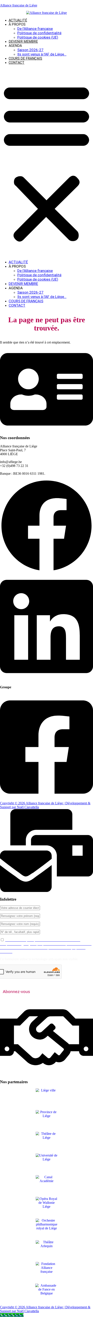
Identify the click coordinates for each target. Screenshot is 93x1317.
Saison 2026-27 (30, 50)
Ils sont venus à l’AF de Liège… (41, 54)
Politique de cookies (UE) (37, 37)
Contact (16, 63)
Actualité (18, 20)
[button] (46, 162)
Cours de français (25, 58)
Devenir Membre (23, 41)
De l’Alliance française (35, 28)
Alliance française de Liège (18, 5)
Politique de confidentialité (39, 33)
